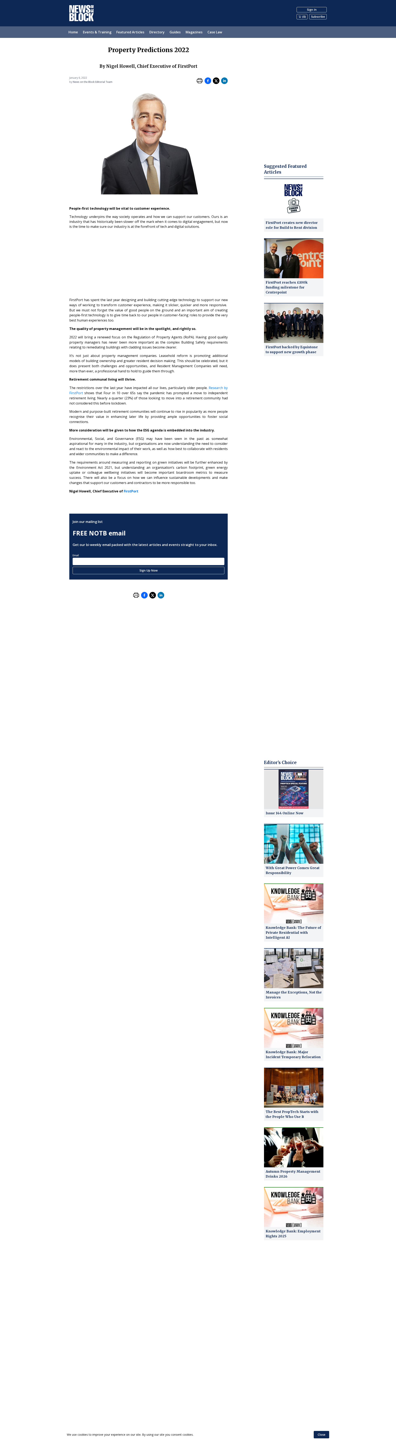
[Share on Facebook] (208, 80)
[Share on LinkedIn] (224, 80)
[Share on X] (216, 80)
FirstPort (131, 491)
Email (76, 555)
